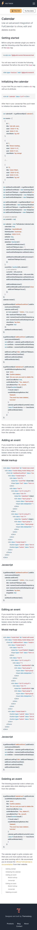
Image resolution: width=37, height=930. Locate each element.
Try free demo (29, 11)
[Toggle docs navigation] (33, 3)
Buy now (17, 11)
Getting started (11, 869)
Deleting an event (11, 892)
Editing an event (11, 883)
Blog (19, 924)
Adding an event (11, 875)
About (26, 924)
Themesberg (26, 916)
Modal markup (12, 877)
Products (10, 924)
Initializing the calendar (13, 872)
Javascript (11, 880)
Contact (19, 926)
